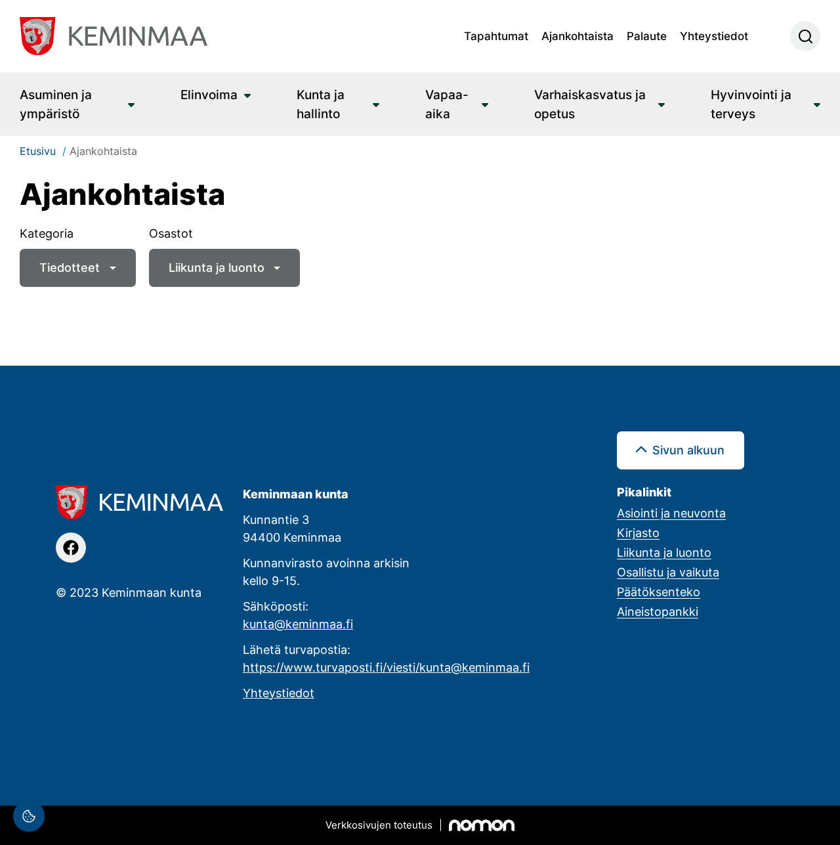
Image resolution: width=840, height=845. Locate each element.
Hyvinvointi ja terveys (751, 103)
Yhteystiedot (714, 35)
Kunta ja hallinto (321, 103)
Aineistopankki (657, 611)
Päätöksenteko (658, 591)
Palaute (647, 35)
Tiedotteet (69, 267)
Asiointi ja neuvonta (671, 513)
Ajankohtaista (577, 35)
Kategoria (47, 233)
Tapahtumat (496, 35)
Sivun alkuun (688, 449)
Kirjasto (638, 532)
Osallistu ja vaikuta (668, 572)
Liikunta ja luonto (216, 267)
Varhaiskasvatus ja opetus (590, 103)
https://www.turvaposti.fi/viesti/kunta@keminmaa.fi (386, 667)
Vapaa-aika (447, 103)
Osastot (171, 233)
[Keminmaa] (113, 36)
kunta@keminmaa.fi (298, 623)
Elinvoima (209, 94)
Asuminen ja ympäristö (56, 103)
